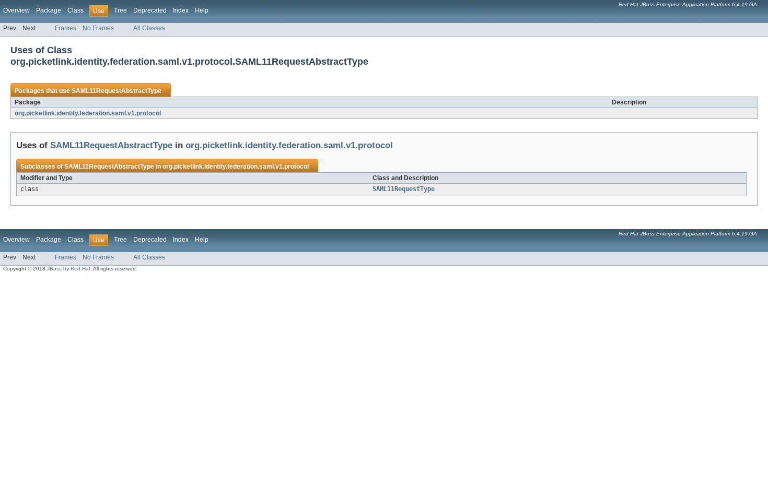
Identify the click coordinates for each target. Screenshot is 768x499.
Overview (16, 10)
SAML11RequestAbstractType (116, 90)
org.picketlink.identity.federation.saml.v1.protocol (88, 113)
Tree (120, 10)
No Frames (98, 28)
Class (75, 10)
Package (48, 10)
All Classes (149, 28)
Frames (65, 28)
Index (181, 10)
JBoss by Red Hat (68, 268)
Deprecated (150, 10)
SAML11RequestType (404, 189)
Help (201, 10)
